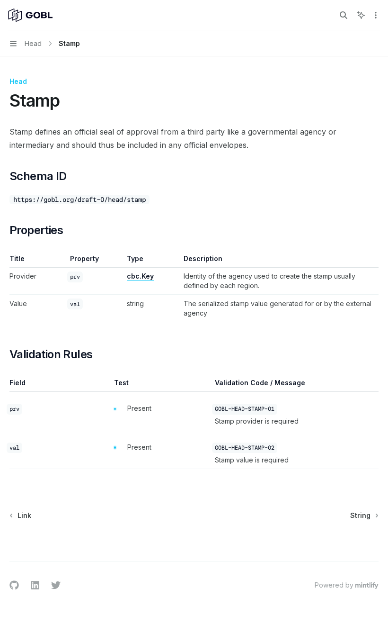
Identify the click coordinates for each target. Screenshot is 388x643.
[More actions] (375, 15)
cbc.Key (140, 276)
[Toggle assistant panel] (361, 15)
